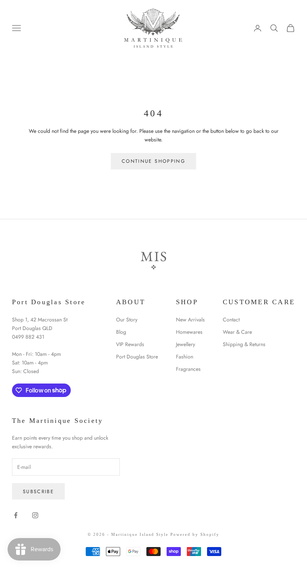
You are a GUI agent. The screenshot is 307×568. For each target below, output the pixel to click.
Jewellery (185, 344)
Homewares (189, 332)
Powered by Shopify (194, 534)
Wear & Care (237, 332)
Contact (231, 319)
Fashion (184, 356)
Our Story (126, 319)
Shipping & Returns (244, 344)
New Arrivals (190, 319)
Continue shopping (153, 161)
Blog (121, 332)
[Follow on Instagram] (35, 515)
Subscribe (38, 491)
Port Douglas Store (137, 356)
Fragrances (188, 369)
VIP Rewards (130, 344)
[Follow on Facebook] (15, 515)
